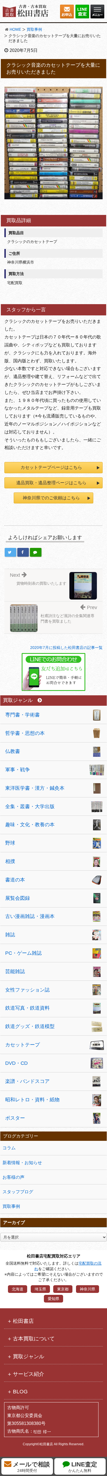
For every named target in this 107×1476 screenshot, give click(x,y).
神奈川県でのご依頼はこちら (51, 497)
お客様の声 (13, 1177)
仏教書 (12, 751)
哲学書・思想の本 (25, 733)
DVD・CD (16, 1063)
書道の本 (15, 880)
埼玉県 (40, 1289)
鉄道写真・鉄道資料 (27, 1008)
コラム (9, 1147)
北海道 (17, 1289)
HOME (15, 29)
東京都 (63, 1289)
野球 (10, 843)
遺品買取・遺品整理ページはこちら (51, 482)
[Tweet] (10, 552)
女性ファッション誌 (27, 990)
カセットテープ (22, 1045)
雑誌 (10, 934)
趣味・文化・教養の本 (30, 824)
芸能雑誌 (15, 971)
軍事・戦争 (17, 769)
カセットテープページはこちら (51, 467)
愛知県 (53, 1298)
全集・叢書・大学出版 (30, 806)
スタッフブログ (17, 1191)
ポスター (15, 1118)
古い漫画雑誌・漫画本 (30, 916)
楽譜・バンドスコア (27, 1081)
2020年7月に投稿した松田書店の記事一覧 (66, 647)
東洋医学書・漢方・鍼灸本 (34, 788)
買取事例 (34, 29)
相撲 (10, 861)
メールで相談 (30, 1467)
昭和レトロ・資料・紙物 (32, 1099)
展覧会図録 (17, 898)
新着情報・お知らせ (22, 1162)
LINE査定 (82, 1467)
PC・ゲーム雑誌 (23, 953)
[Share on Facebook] (23, 552)
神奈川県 (87, 1289)
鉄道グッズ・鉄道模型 (30, 1026)
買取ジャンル (18, 700)
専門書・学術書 (22, 715)
